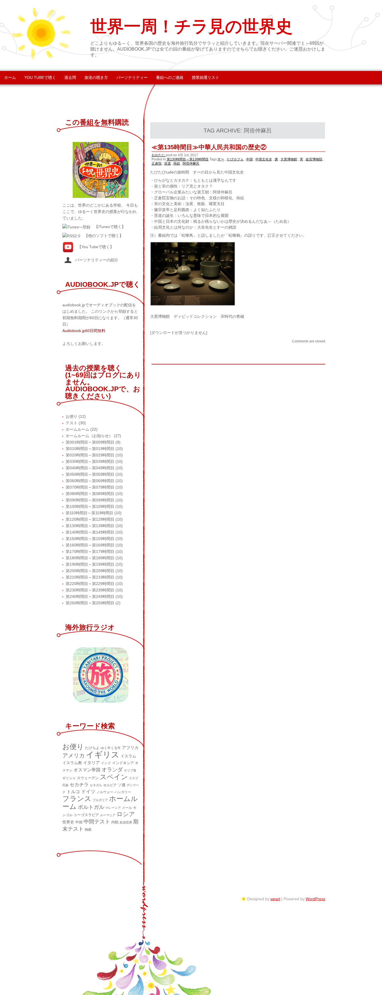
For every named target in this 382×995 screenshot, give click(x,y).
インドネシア (123, 763)
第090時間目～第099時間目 (90, 500)
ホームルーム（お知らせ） (89, 435)
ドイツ (88, 791)
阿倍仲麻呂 (191, 163)
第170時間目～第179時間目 (90, 551)
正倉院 (157, 163)
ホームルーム (77, 429)
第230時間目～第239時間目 (90, 590)
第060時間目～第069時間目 (90, 480)
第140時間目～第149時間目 (90, 532)
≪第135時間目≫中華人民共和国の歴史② (209, 147)
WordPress (315, 899)
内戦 (115, 822)
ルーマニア (107, 815)
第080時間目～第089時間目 (90, 493)
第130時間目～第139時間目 (188, 159)
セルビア (110, 785)
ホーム (10, 77)
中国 (249, 159)
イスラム (128, 756)
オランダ (112, 770)
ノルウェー (104, 792)
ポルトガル (91, 807)
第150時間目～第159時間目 (90, 538)
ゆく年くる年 (111, 748)
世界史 (68, 822)
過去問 (70, 77)
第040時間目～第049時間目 (90, 468)
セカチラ (79, 784)
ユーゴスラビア (86, 815)
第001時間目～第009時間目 (90, 442)
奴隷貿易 (126, 822)
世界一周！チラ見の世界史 (191, 26)
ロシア (126, 814)
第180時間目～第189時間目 (90, 558)
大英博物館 (288, 159)
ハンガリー (122, 792)
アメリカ (73, 755)
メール (127, 808)
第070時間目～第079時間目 (90, 487)
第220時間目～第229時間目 (90, 583)
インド (106, 763)
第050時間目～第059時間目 (90, 474)
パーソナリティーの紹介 (94, 260)
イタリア (91, 762)
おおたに (159, 155)
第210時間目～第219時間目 (90, 577)
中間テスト (97, 822)
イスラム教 (72, 763)
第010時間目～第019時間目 (90, 448)
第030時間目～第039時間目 (90, 461)
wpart (275, 899)
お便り (71, 416)
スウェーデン (88, 778)
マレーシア (113, 807)
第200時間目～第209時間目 (90, 570)
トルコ (73, 791)
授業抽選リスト (205, 77)
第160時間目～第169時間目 (90, 545)
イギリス (102, 754)
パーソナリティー (132, 77)
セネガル (96, 785)
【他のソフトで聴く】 (103, 235)
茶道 (167, 163)
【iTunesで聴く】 (110, 226)
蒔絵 (176, 163)
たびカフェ (235, 159)
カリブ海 (130, 770)
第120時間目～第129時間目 (90, 519)
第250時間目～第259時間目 (90, 603)
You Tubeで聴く (40, 77)
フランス (76, 798)
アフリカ (130, 747)
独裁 (88, 829)
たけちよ (92, 748)
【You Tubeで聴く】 (95, 246)
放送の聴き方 (96, 77)
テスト (71, 423)
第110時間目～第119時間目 (89, 513)
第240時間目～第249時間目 (90, 596)
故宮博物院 (314, 159)
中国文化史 (263, 159)
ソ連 (122, 785)
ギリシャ (69, 778)
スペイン (114, 777)
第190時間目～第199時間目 (90, 564)
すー (221, 159)
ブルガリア (100, 800)
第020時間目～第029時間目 (90, 455)
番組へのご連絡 (169, 77)
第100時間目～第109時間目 (90, 506)
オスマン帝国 (87, 769)
